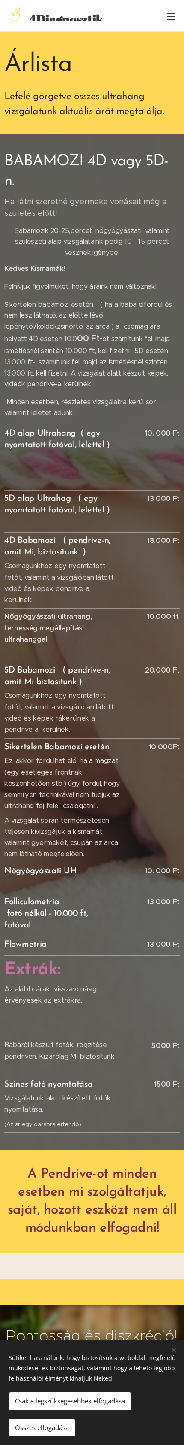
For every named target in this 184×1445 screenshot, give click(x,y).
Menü (171, 15)
